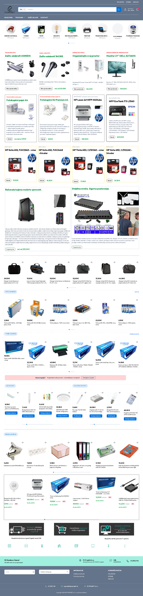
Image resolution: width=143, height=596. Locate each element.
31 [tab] (88, 472)
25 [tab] (51, 424)
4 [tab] (72, 329)
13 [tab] (37, 424)
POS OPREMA (117, 36)
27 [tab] (83, 472)
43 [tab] (93, 519)
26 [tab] (52, 424)
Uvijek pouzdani (134, 334)
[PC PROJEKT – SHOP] (9, 9)
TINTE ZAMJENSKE (10, 291)
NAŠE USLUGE (33, 17)
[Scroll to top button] (138, 591)
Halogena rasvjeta (88, 377)
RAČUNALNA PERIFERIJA (72, 36)
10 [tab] (33, 424)
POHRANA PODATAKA (133, 36)
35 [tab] (84, 519)
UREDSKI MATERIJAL (10, 36)
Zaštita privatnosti (79, 574)
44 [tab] (94, 519)
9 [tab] (32, 424)
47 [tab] (98, 519)
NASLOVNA (8, 17)
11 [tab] (34, 424)
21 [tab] (46, 424)
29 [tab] (77, 519)
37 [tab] (86, 519)
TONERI (26, 36)
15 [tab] (39, 424)
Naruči (9, 139)
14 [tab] (38, 424)
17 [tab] (41, 424)
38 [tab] (87, 519)
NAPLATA (136, 2)
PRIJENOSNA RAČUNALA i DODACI (106, 36)
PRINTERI (87, 36)
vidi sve (137, 292)
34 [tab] (83, 519)
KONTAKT (44, 17)
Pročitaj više (99, 416)
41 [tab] (91, 519)
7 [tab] (74, 287)
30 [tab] (87, 472)
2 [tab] (69, 43)
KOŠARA (128, 2)
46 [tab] (97, 519)
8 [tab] (75, 287)
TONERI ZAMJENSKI (10, 334)
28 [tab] (76, 519)
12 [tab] (103, 424)
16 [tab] (40, 424)
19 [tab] (44, 424)
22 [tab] (47, 424)
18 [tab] (110, 424)
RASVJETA (57, 36)
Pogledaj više (10, 249)
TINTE (41, 36)
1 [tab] (68, 43)
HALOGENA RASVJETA (80, 386)
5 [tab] (73, 43)
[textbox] (53, 572)
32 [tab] (89, 472)
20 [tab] (45, 424)
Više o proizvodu (78, 89)
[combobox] (54, 572)
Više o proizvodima (11, 88)
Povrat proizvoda (79, 576)
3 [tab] (69, 287)
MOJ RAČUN (120, 2)
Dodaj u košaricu (14, 416)
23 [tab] (48, 424)
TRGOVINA (19, 17)
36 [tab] (85, 519)
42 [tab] (92, 519)
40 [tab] (90, 519)
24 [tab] (117, 424)
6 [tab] (74, 43)
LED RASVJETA (10, 386)
